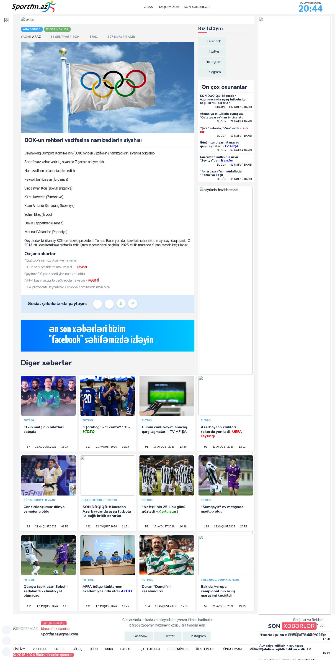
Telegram (214, 72)
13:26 (125, 606)
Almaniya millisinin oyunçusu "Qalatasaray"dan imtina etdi (222, 116)
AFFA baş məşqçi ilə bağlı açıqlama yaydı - (61, 280)
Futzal (125, 649)
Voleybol (40, 649)
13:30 (183, 447)
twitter (214, 51)
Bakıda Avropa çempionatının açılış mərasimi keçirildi (218, 591)
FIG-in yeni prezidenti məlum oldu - (55, 267)
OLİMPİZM (18, 649)
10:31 (66, 606)
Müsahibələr (260, 649)
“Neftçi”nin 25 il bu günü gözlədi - (163, 509)
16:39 (183, 526)
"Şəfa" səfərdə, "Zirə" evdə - (224, 130)
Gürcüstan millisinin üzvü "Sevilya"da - (219, 159)
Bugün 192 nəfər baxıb (233, 107)
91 (146, 447)
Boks (109, 649)
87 (28, 447)
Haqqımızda (168, 7)
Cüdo (94, 649)
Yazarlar (285, 649)
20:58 (243, 526)
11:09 (125, 447)
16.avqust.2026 (45, 447)
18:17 (64, 447)
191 (88, 606)
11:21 (125, 526)
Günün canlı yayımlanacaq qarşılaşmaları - (219, 144)
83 (28, 526)
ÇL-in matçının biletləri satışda (43, 429)
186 (206, 526)
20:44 (310, 9)
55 (146, 526)
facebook (214, 41)
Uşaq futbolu (149, 649)
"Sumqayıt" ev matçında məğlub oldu (222, 509)
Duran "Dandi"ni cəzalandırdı (156, 588)
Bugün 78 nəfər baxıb (234, 121)
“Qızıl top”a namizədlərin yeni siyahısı (50, 260)
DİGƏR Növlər (178, 649)
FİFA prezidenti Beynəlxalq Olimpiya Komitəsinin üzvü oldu (67, 287)
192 (88, 526)
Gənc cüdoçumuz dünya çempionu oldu (43, 509)
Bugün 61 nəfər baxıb (234, 136)
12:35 (184, 606)
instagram (213, 62)
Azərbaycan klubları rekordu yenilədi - (221, 431)
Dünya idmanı (232, 649)
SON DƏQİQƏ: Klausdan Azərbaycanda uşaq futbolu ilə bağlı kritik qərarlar (222, 99)
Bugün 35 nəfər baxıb (234, 179)
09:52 (64, 526)
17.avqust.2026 (164, 526)
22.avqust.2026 (106, 526)
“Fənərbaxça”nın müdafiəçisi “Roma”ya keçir (221, 173)
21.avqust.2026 (106, 447)
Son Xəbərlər (197, 7)
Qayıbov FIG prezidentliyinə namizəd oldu (54, 273)
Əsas (148, 7)
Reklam (305, 649)
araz (37, 37)
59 (205, 606)
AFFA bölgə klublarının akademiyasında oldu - (107, 588)
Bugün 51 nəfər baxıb (234, 165)
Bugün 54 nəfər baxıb (234, 150)
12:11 (242, 447)
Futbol (59, 649)
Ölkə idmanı (205, 649)
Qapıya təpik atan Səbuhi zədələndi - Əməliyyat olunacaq (45, 591)
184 (147, 606)
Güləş (77, 649)
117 (88, 447)
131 (29, 606)
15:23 (326, 653)
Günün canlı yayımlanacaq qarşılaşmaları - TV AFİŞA (164, 429)
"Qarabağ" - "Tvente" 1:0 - (106, 429)
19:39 (242, 606)
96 (205, 447)
